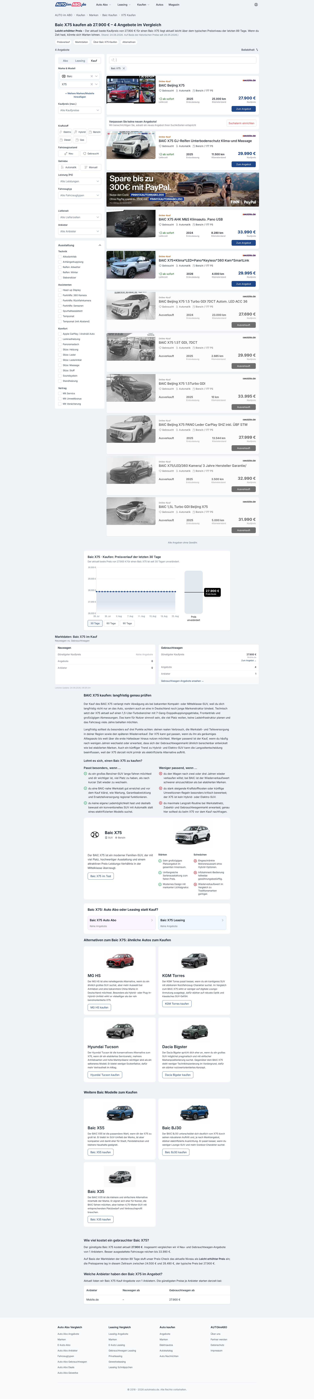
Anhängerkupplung (73, 261)
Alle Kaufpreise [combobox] (69, 110)
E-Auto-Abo (64, 1345)
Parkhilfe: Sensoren (73, 305)
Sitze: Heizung (70, 349)
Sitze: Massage (71, 365)
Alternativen (128, 42)
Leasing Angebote (118, 1333)
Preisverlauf (63, 42)
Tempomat (68, 316)
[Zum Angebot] (182, 95)
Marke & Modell (66, 68)
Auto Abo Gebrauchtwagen (72, 1361)
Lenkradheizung (71, 339)
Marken (62, 1339)
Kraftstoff (63, 125)
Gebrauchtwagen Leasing (122, 1350)
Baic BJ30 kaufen (176, 1152)
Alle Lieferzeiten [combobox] (70, 217)
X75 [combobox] (64, 84)
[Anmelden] (256, 5)
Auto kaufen (167, 1327)
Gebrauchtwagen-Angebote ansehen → (182, 680)
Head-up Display (72, 290)
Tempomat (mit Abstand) (76, 321)
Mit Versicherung (72, 403)
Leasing (122, 4)
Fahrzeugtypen (66, 1356)
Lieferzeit (63, 210)
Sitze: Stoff (69, 370)
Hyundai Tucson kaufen (104, 1074)
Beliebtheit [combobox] (247, 49)
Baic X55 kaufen (100, 1152)
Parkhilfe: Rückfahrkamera (77, 300)
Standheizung (70, 380)
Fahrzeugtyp (65, 188)
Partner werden (219, 1339)
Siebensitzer (69, 277)
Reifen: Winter (70, 272)
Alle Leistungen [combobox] (69, 181)
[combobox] (75, 76)
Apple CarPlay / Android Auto (79, 333)
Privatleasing (115, 1356)
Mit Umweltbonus (72, 398)
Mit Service (69, 393)
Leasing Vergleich (120, 1327)
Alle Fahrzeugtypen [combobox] (72, 195)
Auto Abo (102, 4)
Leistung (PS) (65, 174)
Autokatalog (166, 1350)
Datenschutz (217, 1345)
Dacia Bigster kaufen (178, 1074)
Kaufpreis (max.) (67, 103)
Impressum (216, 1350)
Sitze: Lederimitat (72, 360)
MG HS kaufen (99, 1007)
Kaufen (141, 4)
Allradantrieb (70, 256)
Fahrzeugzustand (67, 147)
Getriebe (63, 161)
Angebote (165, 1333)
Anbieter (63, 224)
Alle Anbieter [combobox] (68, 231)
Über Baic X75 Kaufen (105, 42)
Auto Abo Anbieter (68, 1350)
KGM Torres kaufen (177, 1003)
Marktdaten (81, 42)
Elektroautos (166, 1345)
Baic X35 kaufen (100, 1219)
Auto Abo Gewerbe (68, 1372)
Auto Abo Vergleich (70, 1327)
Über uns (215, 1333)
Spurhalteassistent (73, 310)
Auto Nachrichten (169, 1356)
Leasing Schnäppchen (120, 1367)
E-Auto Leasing (117, 1345)
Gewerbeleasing (117, 1361)
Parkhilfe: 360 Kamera (75, 295)
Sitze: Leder (69, 354)
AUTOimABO (219, 1327)
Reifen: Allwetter (71, 267)
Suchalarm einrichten (241, 123)
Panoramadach (71, 344)
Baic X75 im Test (100, 876)
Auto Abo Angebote (68, 1333)
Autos (159, 4)
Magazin (174, 4)
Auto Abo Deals (66, 1367)
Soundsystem (70, 375)
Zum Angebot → (248, 660)
